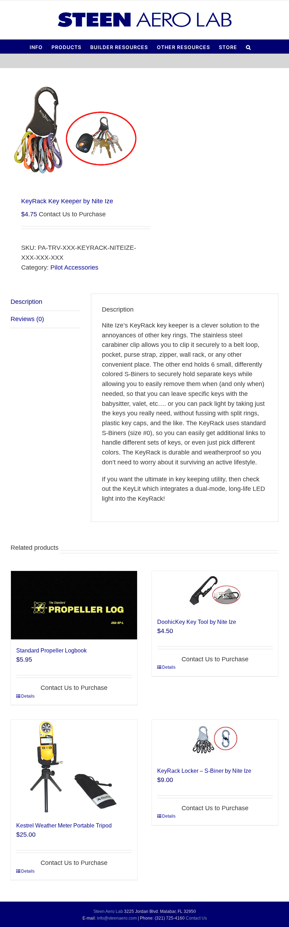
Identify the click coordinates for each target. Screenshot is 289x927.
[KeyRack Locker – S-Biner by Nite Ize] (215, 740)
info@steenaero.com (117, 918)
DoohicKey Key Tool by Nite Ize (196, 622)
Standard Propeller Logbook (51, 651)
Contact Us (196, 918)
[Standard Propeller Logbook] (74, 605)
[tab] (45, 302)
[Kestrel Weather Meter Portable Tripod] (74, 767)
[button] (248, 47)
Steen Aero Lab (108, 911)
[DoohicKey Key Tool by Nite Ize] (215, 591)
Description (26, 301)
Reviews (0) (27, 319)
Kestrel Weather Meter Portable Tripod (64, 826)
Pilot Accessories (74, 267)
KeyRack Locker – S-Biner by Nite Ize (204, 771)
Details (28, 696)
